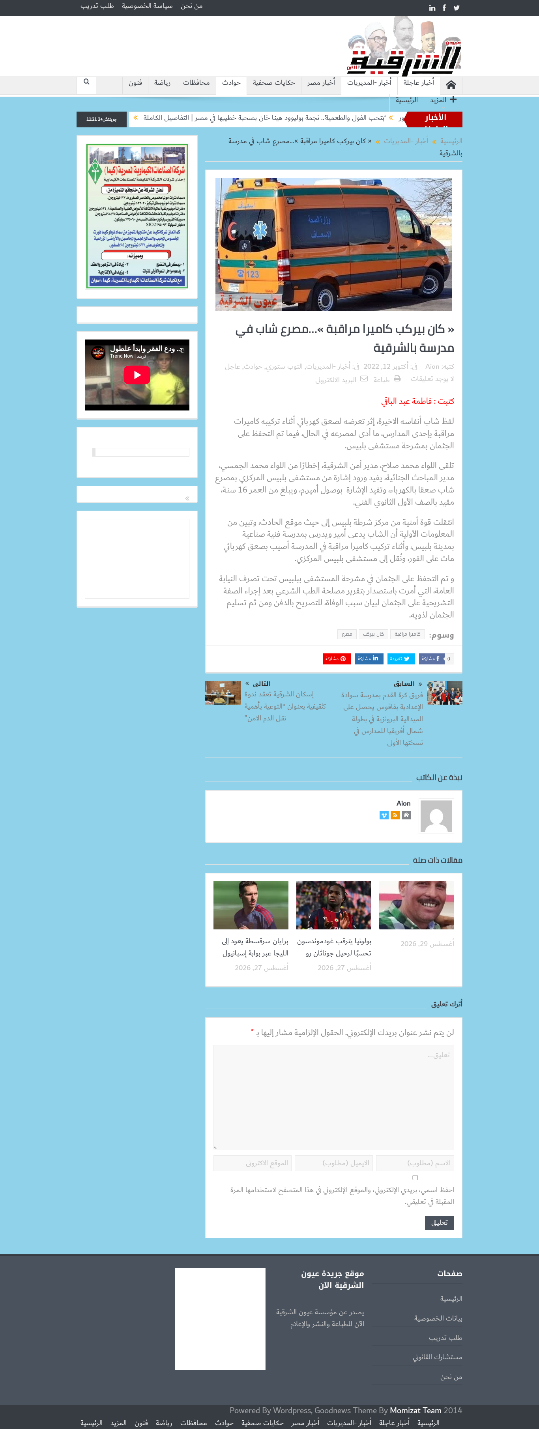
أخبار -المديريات (369, 83)
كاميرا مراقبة (408, 634)
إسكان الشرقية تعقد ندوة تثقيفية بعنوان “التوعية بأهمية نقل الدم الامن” (285, 706)
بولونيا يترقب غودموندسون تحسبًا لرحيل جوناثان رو (334, 947)
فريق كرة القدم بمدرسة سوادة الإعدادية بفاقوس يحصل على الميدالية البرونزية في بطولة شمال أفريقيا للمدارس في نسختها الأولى (382, 719)
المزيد (438, 100)
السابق (404, 684)
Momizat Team (416, 1410)
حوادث (231, 83)
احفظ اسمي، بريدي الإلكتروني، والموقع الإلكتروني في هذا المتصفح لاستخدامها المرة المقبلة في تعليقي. (342, 1196)
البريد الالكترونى (335, 380)
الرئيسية (407, 100)
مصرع (347, 634)
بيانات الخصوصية (438, 1318)
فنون (135, 83)
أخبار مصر (321, 83)
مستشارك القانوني (437, 1357)
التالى (262, 683)
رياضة (162, 83)
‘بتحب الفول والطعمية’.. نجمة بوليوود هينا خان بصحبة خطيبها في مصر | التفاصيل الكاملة (300, 118)
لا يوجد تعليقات (432, 379)
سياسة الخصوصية (147, 6)
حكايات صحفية (274, 83)
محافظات (196, 83)
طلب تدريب (97, 6)
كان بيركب (373, 634)
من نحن (192, 6)
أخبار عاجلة (419, 83)
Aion (432, 366)
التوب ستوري (284, 366)
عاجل (232, 366)
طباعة (382, 380)
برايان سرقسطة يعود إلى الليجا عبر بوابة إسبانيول (255, 947)
